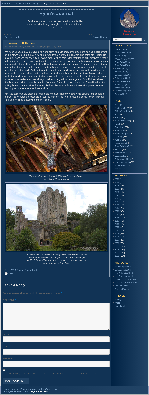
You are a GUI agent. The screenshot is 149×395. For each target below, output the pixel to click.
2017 (117, 208)
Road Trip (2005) (122, 81)
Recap (118, 117)
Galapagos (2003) (123, 91)
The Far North (121, 286)
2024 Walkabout (122, 121)
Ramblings (119, 127)
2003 (117, 253)
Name (7, 334)
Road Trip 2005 (122, 146)
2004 (117, 249)
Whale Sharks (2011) (124, 59)
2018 (117, 205)
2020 (117, 198)
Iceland (118, 149)
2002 (117, 256)
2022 (117, 192)
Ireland (33, 270)
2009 (117, 233)
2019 (117, 201)
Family (118, 124)
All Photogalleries (123, 266)
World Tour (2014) (123, 56)
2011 (117, 227)
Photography (120, 108)
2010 (117, 230)
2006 (117, 243)
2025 (117, 182)
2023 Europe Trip (20, 270)
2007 (117, 240)
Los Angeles (120, 156)
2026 (117, 179)
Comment (9, 300)
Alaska (118, 114)
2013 (117, 221)
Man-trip (118, 136)
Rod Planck (120, 306)
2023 (117, 189)
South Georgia (121, 133)
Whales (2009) (121, 68)
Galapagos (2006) (123, 75)
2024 (117, 185)
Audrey (118, 299)
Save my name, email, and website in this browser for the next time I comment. (50, 374)
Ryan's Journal (56, 13)
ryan (11, 273)
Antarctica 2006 (122, 159)
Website (7, 358)
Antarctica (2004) (123, 88)
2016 (117, 211)
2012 (117, 224)
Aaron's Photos (122, 289)
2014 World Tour (122, 111)
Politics (118, 168)
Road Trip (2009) (122, 65)
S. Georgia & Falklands (125, 279)
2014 (117, 217)
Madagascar (120, 165)
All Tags (118, 105)
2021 (117, 195)
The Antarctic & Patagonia (127, 282)
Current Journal (122, 49)
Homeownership (122, 162)
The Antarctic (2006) (124, 273)
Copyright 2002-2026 (16, 391)
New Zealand (121, 143)
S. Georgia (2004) (123, 84)
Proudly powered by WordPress (38, 389)
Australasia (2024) (123, 52)
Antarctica (119, 130)
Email (7, 346)
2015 (117, 214)
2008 (117, 237)
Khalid (117, 303)
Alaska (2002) (121, 94)
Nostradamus (121, 152)
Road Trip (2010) (122, 62)
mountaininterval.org (20, 3)
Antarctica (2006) (123, 78)
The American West (124, 276)
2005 (117, 246)
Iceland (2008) (121, 71)
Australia (119, 140)
